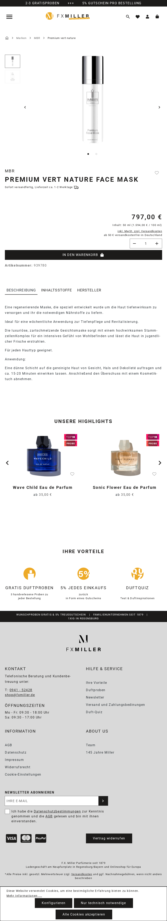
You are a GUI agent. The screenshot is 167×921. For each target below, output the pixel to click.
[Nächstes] (159, 107)
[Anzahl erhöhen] (157, 243)
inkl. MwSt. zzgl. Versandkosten (140, 231)
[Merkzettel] (138, 17)
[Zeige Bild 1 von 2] (88, 154)
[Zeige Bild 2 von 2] (96, 154)
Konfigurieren (53, 903)
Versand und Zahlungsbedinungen (115, 705)
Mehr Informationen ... (24, 895)
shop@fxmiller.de (20, 695)
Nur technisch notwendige (103, 903)
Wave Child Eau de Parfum (43, 487)
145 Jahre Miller (100, 752)
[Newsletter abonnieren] (103, 801)
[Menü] (10, 17)
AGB (8, 745)
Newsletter (95, 697)
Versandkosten (81, 874)
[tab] (21, 290)
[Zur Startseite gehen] (67, 16)
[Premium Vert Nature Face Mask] (92, 99)
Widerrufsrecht (17, 767)
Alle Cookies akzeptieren (84, 914)
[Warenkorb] (157, 17)
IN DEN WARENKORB (80, 255)
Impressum (14, 760)
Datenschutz (16, 752)
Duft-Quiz (94, 712)
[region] (83, 107)
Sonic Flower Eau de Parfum (124, 487)
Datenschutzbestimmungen (57, 811)
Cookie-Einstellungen (23, 774)
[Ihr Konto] (147, 17)
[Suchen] (128, 17)
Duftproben (95, 690)
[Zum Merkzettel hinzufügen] (157, 173)
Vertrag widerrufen (109, 838)
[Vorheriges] (25, 107)
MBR (10, 170)
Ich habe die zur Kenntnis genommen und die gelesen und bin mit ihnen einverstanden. (57, 816)
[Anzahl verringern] (135, 243)
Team (90, 745)
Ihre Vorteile (96, 683)
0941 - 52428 (21, 690)
